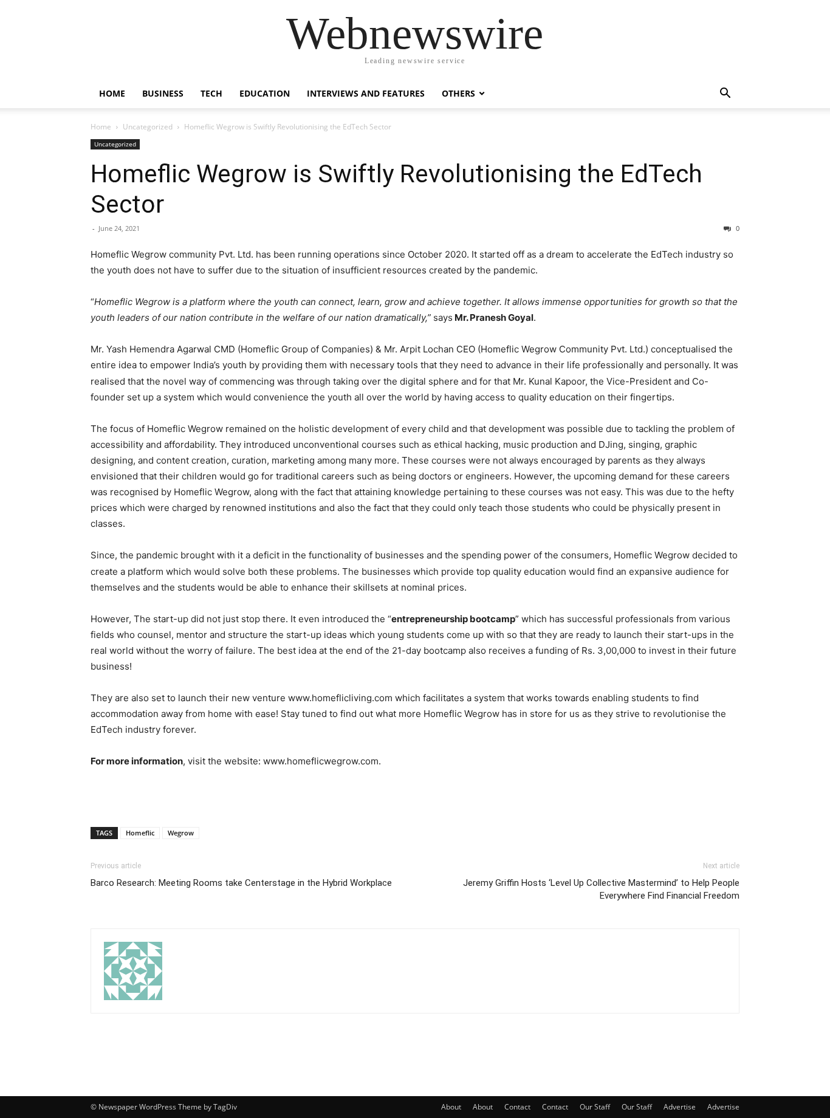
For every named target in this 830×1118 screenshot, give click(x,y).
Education (264, 93)
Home (112, 93)
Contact (517, 1107)
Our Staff (595, 1107)
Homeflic (140, 832)
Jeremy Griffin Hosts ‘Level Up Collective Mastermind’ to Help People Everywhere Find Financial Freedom (601, 889)
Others (458, 93)
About (451, 1107)
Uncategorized (148, 127)
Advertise (680, 1107)
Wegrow (181, 832)
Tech (211, 93)
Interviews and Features (366, 93)
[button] (724, 94)
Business (162, 93)
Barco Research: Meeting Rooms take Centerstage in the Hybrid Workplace (241, 882)
